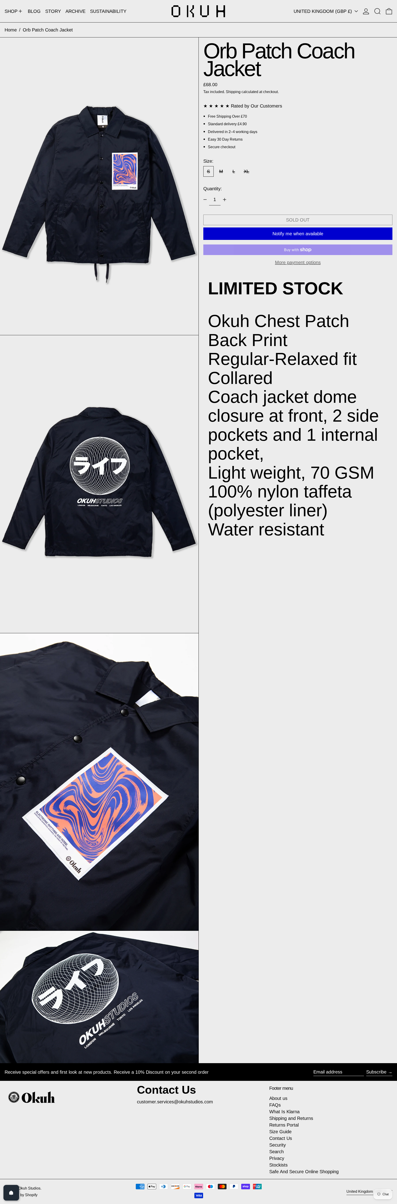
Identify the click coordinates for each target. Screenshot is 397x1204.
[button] (377, 11)
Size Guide (280, 1131)
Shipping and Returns (291, 1118)
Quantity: (212, 188)
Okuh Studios (29, 1188)
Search (276, 1151)
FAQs (275, 1104)
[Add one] (225, 200)
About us (278, 1098)
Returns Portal (284, 1124)
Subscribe (376, 1071)
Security (277, 1144)
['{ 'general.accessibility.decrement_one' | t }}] (205, 200)
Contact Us (280, 1138)
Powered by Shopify (21, 1195)
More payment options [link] (298, 262)
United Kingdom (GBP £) (323, 11)
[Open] (11, 1193)
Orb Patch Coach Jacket (48, 29)
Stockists (278, 1164)
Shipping (233, 92)
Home (11, 29)
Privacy (276, 1158)
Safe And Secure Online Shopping (304, 1171)
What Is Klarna (284, 1111)
